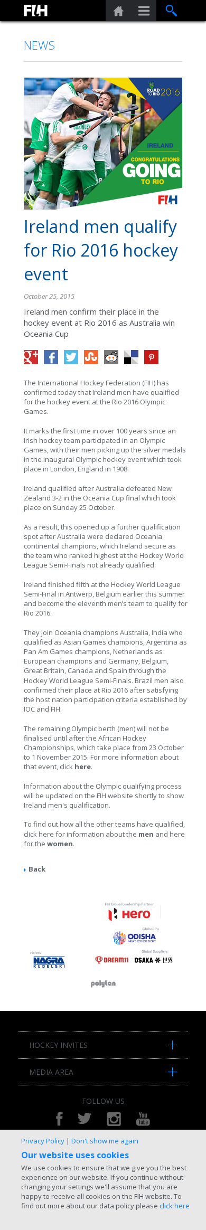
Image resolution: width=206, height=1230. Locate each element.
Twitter (85, 1119)
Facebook (59, 1119)
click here (175, 1205)
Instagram (114, 1119)
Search (171, 10)
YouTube (143, 1119)
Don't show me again (104, 1141)
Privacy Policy (42, 1141)
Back (37, 869)
